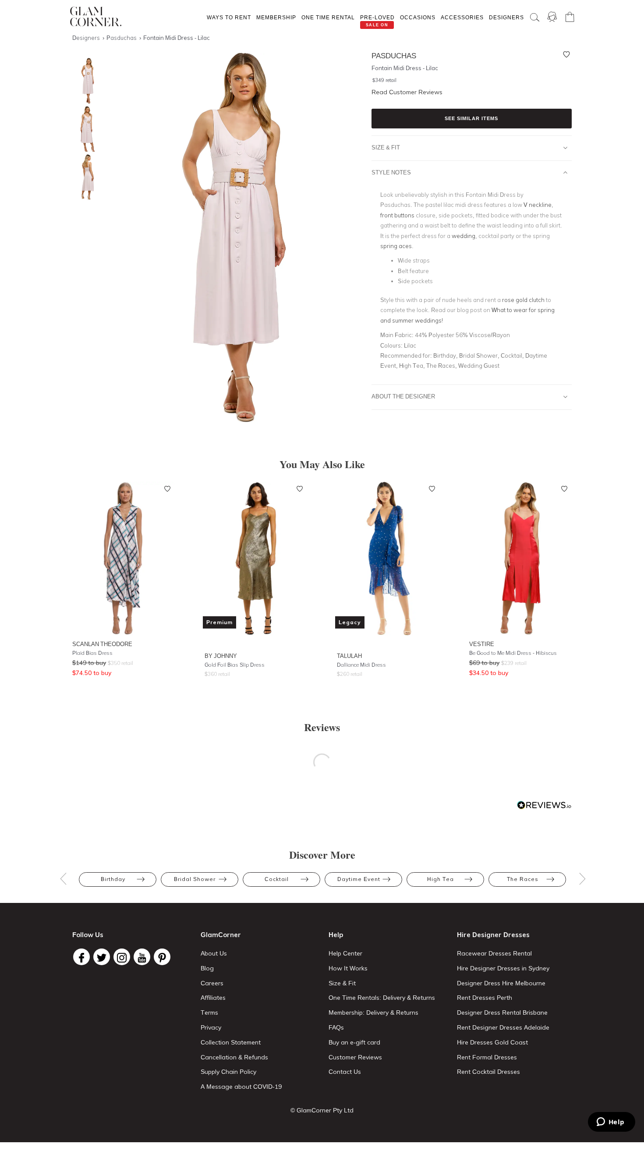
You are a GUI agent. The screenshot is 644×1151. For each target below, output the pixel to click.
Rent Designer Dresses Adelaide (503, 1027)
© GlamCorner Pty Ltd (322, 1110)
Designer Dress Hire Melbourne (501, 983)
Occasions (417, 17)
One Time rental (328, 17)
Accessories (462, 17)
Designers (506, 17)
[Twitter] (101, 957)
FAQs (336, 1027)
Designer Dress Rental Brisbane (502, 1012)
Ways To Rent (229, 17)
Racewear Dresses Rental (494, 953)
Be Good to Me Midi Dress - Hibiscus (513, 653)
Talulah (349, 655)
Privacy (211, 1027)
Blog (207, 968)
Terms (209, 1012)
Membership (276, 17)
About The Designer (403, 396)
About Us (214, 953)
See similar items (471, 118)
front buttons (397, 215)
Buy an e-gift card (354, 1042)
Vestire (481, 643)
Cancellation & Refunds (234, 1057)
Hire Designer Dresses (493, 935)
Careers (212, 983)
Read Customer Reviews (407, 92)
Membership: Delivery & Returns (373, 1012)
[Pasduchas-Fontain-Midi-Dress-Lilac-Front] (85, 81)
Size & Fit (386, 147)
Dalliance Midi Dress (361, 664)
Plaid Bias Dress (92, 653)
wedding (463, 235)
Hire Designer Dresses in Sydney (503, 968)
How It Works (348, 968)
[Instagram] (121, 957)
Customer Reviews (355, 1057)
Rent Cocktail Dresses (488, 1072)
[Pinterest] (162, 957)
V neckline (538, 204)
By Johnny (221, 655)
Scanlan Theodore (102, 643)
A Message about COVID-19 (241, 1087)
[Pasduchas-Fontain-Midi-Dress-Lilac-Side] (85, 129)
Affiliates (213, 998)
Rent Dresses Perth (484, 998)
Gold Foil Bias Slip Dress (235, 664)
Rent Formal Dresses (487, 1057)
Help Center (345, 953)
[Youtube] (142, 957)
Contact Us (345, 1072)
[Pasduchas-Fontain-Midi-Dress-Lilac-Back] (85, 177)
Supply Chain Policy (228, 1072)
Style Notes (391, 172)
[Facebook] (81, 957)
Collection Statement (231, 1042)
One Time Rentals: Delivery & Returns (382, 998)
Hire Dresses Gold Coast (492, 1042)
